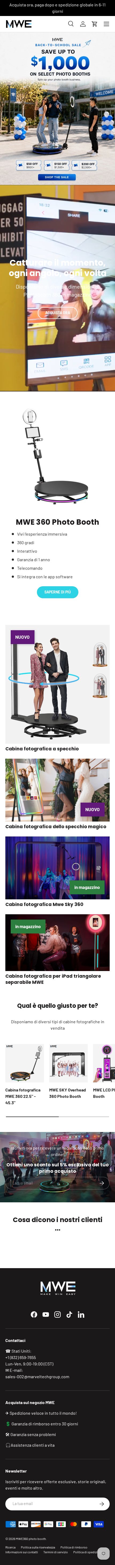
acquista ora (57, 312)
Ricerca (10, 1547)
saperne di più (57, 592)
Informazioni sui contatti (21, 1552)
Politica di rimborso (73, 1547)
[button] (95, 24)
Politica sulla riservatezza (38, 1547)
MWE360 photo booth (31, 1538)
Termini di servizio (55, 1552)
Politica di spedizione (87, 1552)
